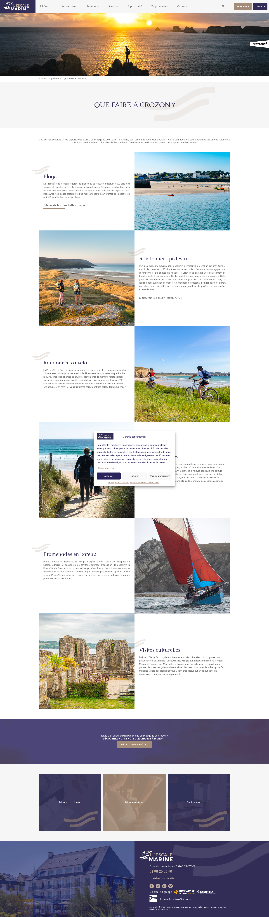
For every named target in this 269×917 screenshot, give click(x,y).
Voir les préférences (160, 476)
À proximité (55, 78)
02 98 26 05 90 (160, 871)
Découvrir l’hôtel (134, 744)
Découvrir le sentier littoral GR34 (160, 297)
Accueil (43, 78)
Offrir (260, 6)
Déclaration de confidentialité (144, 482)
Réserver (242, 6)
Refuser (134, 476)
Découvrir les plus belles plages (64, 205)
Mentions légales (218, 907)
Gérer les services (107, 468)
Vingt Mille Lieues (201, 907)
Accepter (108, 476)
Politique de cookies (118, 482)
